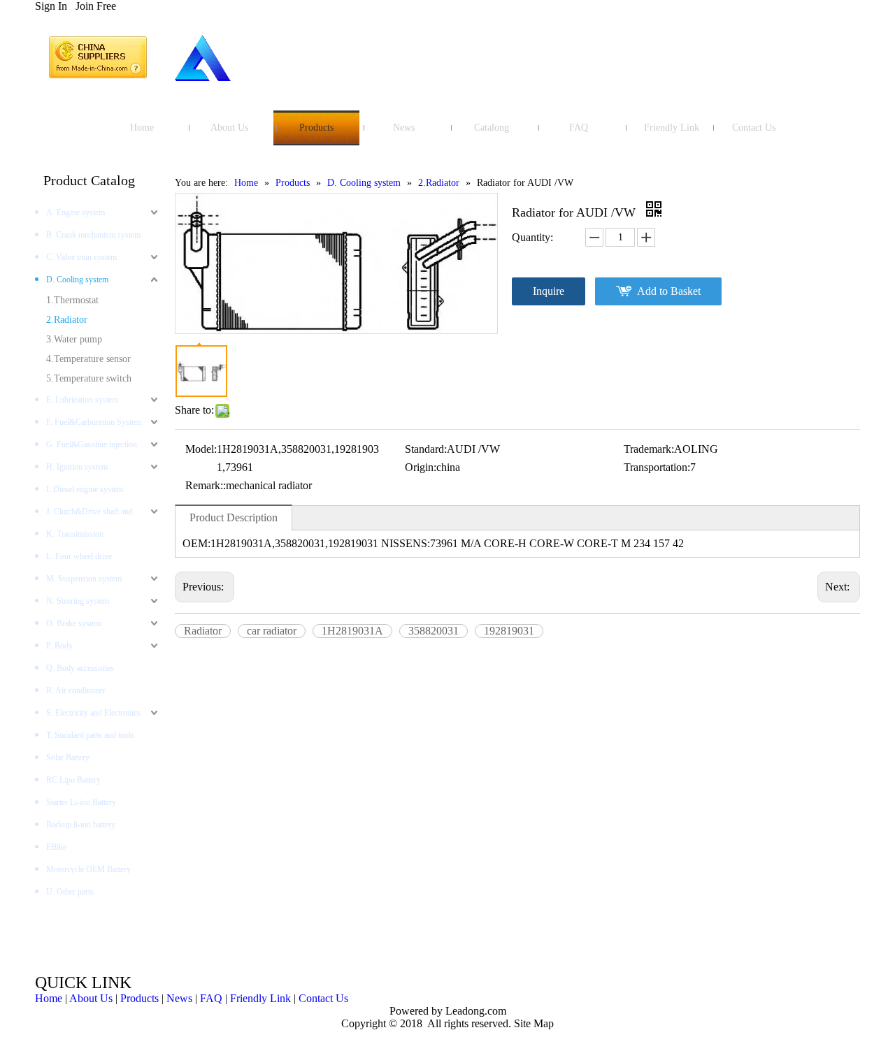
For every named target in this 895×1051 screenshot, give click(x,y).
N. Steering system (77, 601)
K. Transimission (74, 534)
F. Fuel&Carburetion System (93, 422)
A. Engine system (75, 212)
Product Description (233, 517)
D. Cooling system (77, 279)
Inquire (548, 291)
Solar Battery (68, 757)
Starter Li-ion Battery (81, 802)
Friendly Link (260, 998)
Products (139, 998)
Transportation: (657, 467)
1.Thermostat (72, 300)
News (179, 998)
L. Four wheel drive (79, 556)
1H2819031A (352, 631)
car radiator (271, 631)
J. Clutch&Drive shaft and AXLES (103, 511)
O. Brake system (73, 623)
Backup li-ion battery (80, 824)
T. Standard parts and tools (90, 735)
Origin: (420, 467)
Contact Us (323, 998)
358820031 (433, 631)
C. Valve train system (81, 257)
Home (48, 998)
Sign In (51, 6)
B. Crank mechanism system (93, 235)
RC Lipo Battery (73, 780)
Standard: (426, 449)
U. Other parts (70, 892)
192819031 (509, 631)
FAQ (211, 998)
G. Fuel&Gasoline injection (91, 444)
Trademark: (649, 449)
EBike (56, 847)
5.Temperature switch (88, 378)
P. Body (59, 646)
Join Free (96, 6)
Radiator (203, 631)
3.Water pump (74, 339)
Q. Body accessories (80, 668)
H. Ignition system (77, 467)
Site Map (534, 1023)
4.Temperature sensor (88, 359)
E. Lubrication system (82, 400)
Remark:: (205, 485)
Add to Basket (669, 291)
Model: (201, 449)
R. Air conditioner (76, 690)
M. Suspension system (84, 579)
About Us (91, 998)
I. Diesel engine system (84, 489)
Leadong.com (474, 1011)
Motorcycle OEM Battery (88, 869)
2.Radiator (66, 319)
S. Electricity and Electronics (93, 713)
